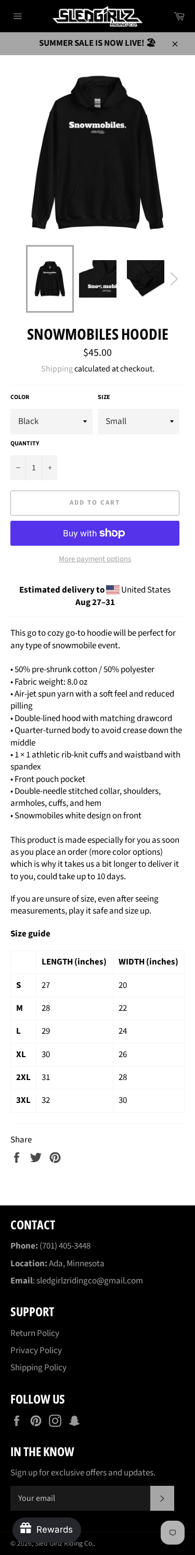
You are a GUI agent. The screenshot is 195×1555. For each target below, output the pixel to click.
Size (104, 397)
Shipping (57, 369)
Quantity (24, 444)
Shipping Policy (38, 1367)
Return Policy (34, 1333)
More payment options (95, 559)
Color (19, 397)
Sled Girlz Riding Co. (64, 1543)
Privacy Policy (36, 1350)
